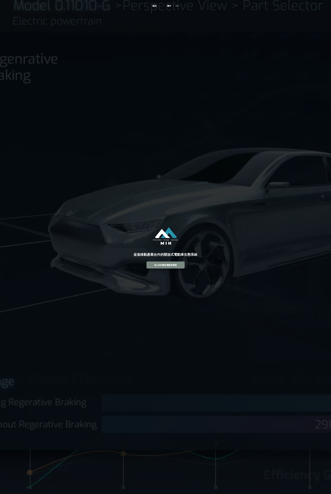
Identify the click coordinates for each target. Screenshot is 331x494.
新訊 (154, 6)
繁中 (169, 6)
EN (177, 6)
